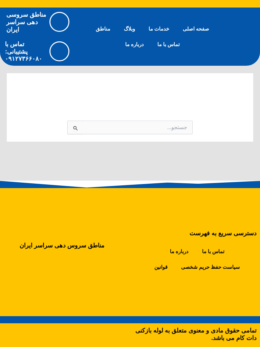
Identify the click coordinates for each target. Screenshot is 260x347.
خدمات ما (159, 29)
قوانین (161, 267)
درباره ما (134, 44)
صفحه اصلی (196, 29)
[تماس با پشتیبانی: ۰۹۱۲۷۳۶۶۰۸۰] (59, 51)
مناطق (103, 29)
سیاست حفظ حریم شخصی (210, 267)
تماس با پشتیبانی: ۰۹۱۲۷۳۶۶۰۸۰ (23, 51)
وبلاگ (129, 29)
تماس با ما (168, 44)
